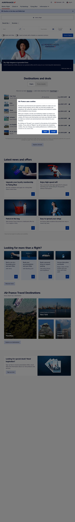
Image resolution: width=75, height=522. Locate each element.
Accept (53, 131)
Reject (45, 131)
